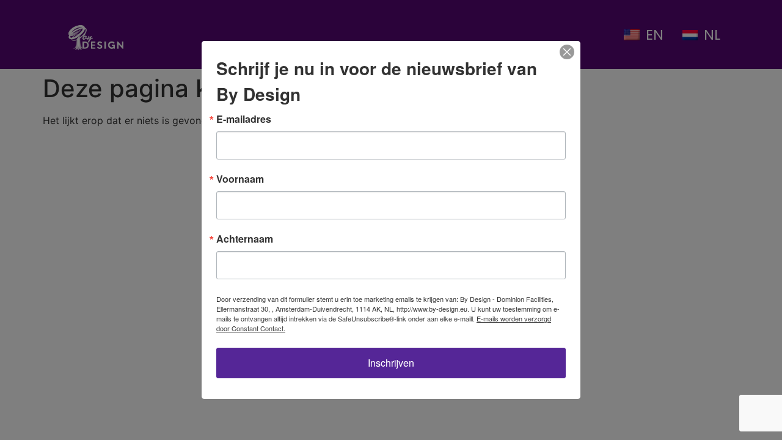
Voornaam (240, 179)
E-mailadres (243, 119)
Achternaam (244, 239)
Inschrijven (391, 363)
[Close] (567, 52)
